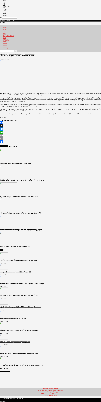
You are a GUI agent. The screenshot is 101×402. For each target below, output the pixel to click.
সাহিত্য (4, 5)
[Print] (50, 138)
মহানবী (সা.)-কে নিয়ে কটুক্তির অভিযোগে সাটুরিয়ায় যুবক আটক (15, 246)
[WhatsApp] (50, 132)
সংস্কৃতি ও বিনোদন (7, 6)
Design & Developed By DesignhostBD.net (14, 398)
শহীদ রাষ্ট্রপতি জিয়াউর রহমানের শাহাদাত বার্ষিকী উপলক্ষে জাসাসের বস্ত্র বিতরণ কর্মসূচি (20, 213)
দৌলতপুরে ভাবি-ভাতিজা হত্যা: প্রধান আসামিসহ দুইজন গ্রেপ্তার (15, 163)
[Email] (50, 135)
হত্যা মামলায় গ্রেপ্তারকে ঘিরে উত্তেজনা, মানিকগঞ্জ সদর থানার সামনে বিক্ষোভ (19, 196)
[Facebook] (50, 122)
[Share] (50, 141)
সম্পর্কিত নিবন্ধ (4, 146)
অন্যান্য (4, 15)
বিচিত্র (4, 13)
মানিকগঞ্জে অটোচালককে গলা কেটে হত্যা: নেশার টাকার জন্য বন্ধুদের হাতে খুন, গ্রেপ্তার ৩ (22, 230)
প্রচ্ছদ (4, 0)
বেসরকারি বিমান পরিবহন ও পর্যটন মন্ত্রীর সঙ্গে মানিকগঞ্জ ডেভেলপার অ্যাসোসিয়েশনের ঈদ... (21, 365)
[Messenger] (50, 129)
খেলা (4, 7)
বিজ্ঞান (4, 10)
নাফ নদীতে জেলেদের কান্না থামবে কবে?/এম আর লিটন (13, 318)
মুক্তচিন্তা (5, 9)
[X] (50, 125)
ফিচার (4, 3)
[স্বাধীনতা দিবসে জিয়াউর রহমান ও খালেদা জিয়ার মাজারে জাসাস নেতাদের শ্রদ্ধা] (4, 350)
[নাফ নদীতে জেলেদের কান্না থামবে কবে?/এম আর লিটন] (4, 316)
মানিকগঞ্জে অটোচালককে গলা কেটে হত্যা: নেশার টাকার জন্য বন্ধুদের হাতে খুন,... (19, 330)
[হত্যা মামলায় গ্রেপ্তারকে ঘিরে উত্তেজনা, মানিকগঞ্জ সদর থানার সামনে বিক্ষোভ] (8, 194)
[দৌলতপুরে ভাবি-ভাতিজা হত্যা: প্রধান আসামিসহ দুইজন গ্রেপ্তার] (8, 160)
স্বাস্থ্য (4, 12)
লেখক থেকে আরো (12, 146)
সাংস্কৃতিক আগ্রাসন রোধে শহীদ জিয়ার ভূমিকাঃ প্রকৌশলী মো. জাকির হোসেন (18, 260)
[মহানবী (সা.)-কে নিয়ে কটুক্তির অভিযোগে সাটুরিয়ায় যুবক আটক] (8, 243)
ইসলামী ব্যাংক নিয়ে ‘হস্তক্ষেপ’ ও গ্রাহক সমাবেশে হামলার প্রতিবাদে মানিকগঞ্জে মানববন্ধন (22, 180)
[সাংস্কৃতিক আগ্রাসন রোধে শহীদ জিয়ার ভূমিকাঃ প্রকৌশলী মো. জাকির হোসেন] (4, 257)
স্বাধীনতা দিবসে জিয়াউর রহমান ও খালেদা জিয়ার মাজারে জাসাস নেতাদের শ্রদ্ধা (19, 353)
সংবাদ (4, 2)
